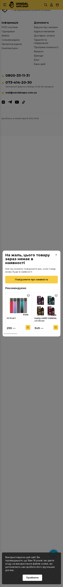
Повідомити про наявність (31, 279)
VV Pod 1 (11, 318)
